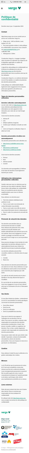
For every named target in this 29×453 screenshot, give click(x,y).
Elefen (21, 447)
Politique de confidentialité (8, 449)
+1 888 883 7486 (17, 2)
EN (25, 1)
